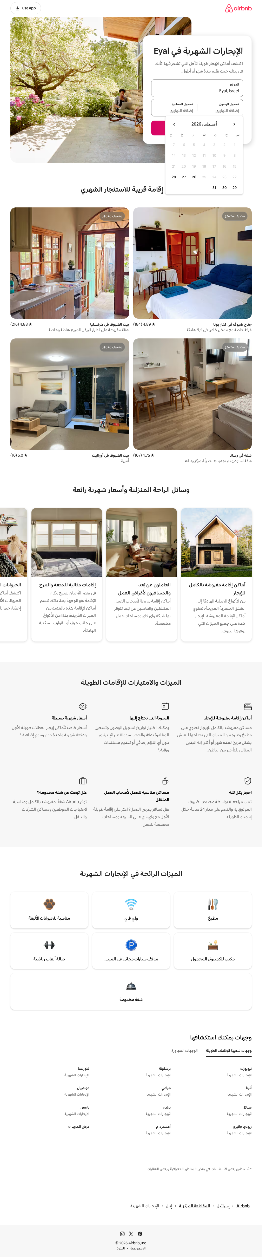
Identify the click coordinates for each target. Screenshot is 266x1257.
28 (174, 177)
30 (224, 187)
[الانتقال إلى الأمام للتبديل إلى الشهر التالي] (174, 124)
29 (234, 187)
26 (194, 177)
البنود (121, 1248)
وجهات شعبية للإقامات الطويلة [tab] (229, 1050)
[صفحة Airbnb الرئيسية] (238, 8)
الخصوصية (138, 1248)
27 (184, 177)
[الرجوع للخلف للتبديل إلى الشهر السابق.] (234, 124)
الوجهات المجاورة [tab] (184, 1050)
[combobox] (197, 91)
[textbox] (220, 111)
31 (214, 187)
